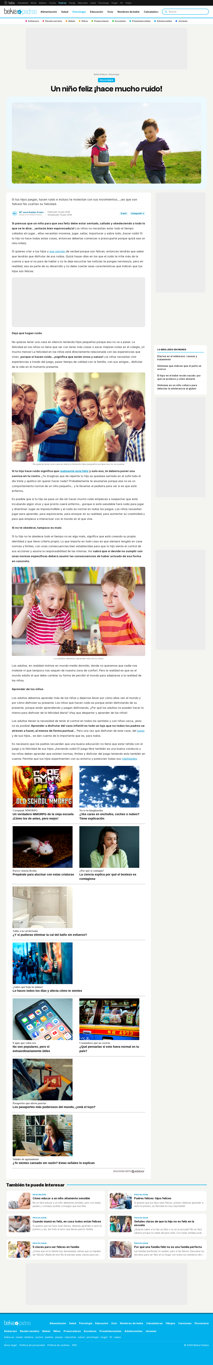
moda (19, 1337)
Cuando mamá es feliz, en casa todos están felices (67, 1221)
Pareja (72, 3)
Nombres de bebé (128, 11)
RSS (74, 1345)
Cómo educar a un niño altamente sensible (61, 1198)
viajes (117, 1337)
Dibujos (170, 1323)
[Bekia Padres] (20, 11)
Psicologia (79, 11)
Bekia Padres (100, 74)
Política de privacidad (32, 1345)
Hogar (114, 3)
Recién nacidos (29, 1331)
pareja (59, 1337)
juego (140, 730)
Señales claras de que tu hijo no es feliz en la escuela (164, 1223)
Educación (96, 11)
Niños (57, 1331)
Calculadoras (152, 11)
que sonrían (57, 251)
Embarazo (10, 1331)
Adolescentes (133, 1331)
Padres (62, 3)
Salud (93, 3)
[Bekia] (9, 3)
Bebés (46, 1331)
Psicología (104, 3)
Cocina (52, 3)
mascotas (70, 1337)
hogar (104, 1337)
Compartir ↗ (137, 213)
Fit (121, 3)
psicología (93, 1337)
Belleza (42, 3)
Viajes (128, 3)
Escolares (90, 1331)
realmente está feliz (74, 471)
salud (81, 1337)
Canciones (185, 1323)
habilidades (129, 758)
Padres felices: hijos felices (152, 1198)
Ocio (110, 11)
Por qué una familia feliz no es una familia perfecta (168, 1247)
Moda (33, 3)
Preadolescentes (110, 1331)
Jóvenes (150, 1331)
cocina (39, 1337)
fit (110, 1337)
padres (49, 1337)
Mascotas (83, 3)
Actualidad (23, 3)
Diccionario (202, 1323)
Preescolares (72, 1331)
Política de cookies (58, 1345)
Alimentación (48, 11)
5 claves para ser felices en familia (56, 1247)
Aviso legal (10, 1345)
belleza (29, 1337)
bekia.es (9, 1337)
